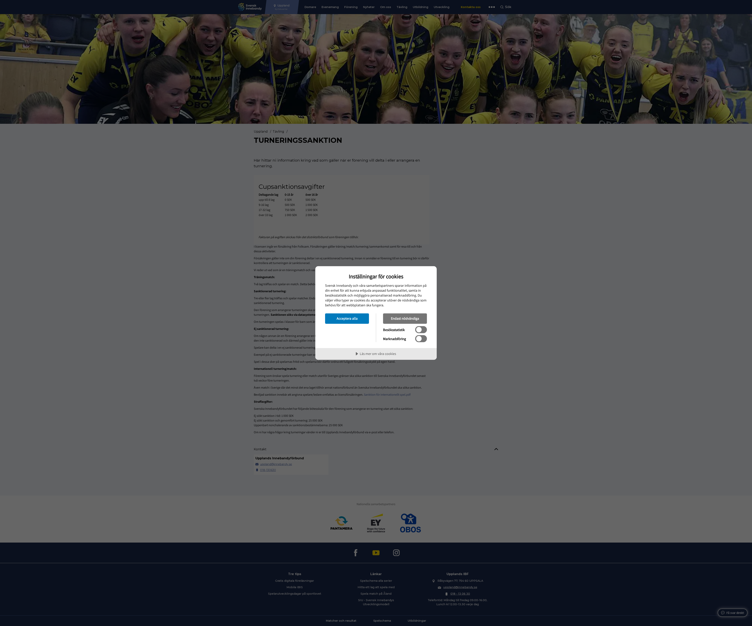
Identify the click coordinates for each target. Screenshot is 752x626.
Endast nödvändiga (405, 318)
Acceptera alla (347, 318)
